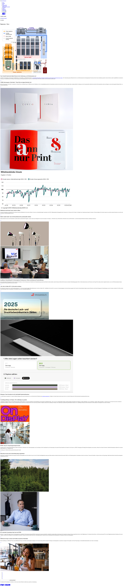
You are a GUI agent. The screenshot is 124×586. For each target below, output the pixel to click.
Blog (3, 4)
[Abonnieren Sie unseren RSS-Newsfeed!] (6, 585)
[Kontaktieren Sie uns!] (9, 585)
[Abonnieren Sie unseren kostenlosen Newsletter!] (8, 585)
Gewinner (8, 6)
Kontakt (3, 3)
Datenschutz (4, 10)
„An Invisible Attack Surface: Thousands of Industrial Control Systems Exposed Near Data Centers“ (47, 77)
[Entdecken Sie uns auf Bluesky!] (3, 585)
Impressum (4, 9)
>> (0, 80)
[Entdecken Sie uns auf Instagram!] (4, 585)
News (3, 2)
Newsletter (4, 7)
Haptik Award (4, 6)
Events (3, 8)
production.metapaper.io (46, 396)
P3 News (3, 11)
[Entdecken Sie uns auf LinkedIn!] (1, 585)
